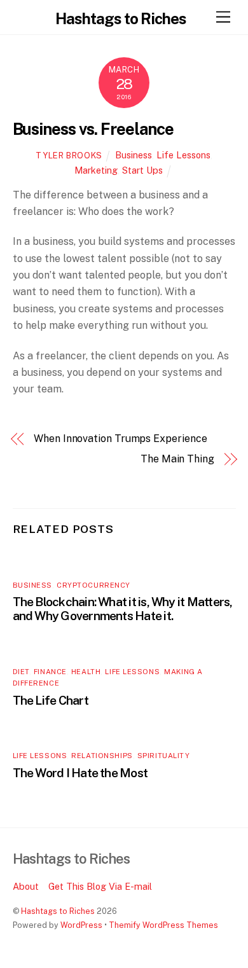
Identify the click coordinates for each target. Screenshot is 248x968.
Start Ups (142, 170)
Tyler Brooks (69, 155)
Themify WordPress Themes (163, 925)
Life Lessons (183, 154)
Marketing (96, 170)
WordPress (81, 925)
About (26, 886)
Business (133, 154)
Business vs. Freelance (93, 129)
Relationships (101, 755)
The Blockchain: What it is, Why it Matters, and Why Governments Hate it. (123, 609)
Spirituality (163, 755)
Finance (50, 671)
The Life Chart (50, 700)
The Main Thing (177, 459)
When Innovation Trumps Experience (120, 438)
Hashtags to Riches (58, 911)
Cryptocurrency (93, 585)
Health (85, 671)
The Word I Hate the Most (80, 773)
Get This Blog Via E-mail (100, 886)
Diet (21, 671)
